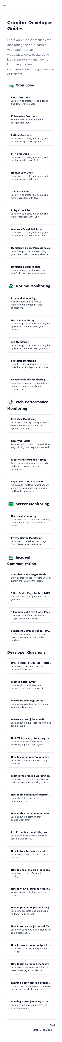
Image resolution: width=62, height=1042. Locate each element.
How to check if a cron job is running (33, 869)
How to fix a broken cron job (28, 851)
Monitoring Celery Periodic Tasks (30, 247)
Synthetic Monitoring (23, 360)
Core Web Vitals (20, 440)
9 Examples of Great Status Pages (31, 611)
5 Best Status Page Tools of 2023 (30, 593)
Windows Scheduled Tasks (26, 229)
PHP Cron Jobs (20, 153)
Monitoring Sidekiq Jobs (25, 266)
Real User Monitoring (23, 419)
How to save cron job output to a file (33, 945)
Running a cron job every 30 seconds (33, 1001)
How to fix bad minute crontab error (32, 794)
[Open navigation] (4, 5)
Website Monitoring (22, 320)
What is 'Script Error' (23, 681)
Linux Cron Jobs (21, 97)
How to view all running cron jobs (31, 888)
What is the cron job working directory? (35, 775)
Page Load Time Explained (27, 481)
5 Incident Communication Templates (33, 630)
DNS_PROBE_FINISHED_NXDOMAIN (33, 662)
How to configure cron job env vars (32, 756)
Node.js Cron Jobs (22, 172)
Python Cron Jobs (21, 135)
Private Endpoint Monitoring (28, 379)
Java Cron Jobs (20, 191)
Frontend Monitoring (23, 298)
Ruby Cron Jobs (20, 210)
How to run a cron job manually (30, 963)
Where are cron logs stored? (28, 700)
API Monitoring (20, 341)
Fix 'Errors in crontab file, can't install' (34, 832)
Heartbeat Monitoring (24, 516)
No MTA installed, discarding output (32, 738)
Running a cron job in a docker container (35, 982)
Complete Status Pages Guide (28, 574)
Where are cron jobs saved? (27, 719)
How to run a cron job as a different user (35, 926)
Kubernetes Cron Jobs (24, 116)
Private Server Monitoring (26, 537)
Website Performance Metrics (28, 459)
